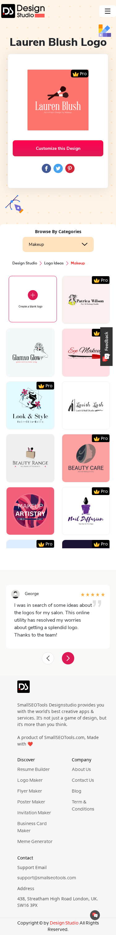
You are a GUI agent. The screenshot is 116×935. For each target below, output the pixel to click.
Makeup (36, 244)
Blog (76, 791)
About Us (81, 770)
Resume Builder (33, 770)
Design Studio (24, 263)
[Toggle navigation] (107, 11)
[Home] (22, 11)
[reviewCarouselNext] (68, 658)
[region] (58, 402)
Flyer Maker (29, 791)
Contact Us (83, 780)
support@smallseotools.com (46, 878)
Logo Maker (30, 780)
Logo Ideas (54, 263)
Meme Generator (35, 842)
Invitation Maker (34, 813)
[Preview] (79, 317)
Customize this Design (58, 148)
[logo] (23, 689)
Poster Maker (31, 802)
